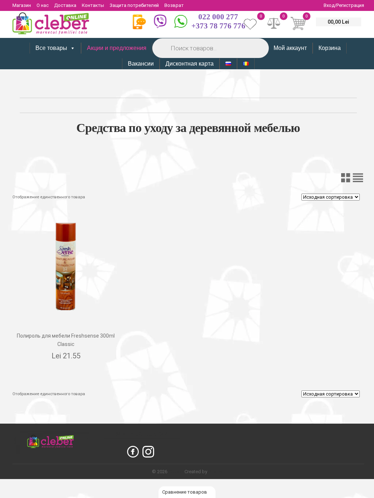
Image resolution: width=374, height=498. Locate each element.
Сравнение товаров (185, 492)
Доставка (65, 5)
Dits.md (216, 471)
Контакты (93, 5)
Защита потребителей (134, 5)
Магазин (21, 5)
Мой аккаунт (290, 48)
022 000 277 (218, 16)
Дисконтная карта (189, 64)
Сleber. (176, 471)
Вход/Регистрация (344, 5)
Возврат (174, 5)
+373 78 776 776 (218, 26)
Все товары (51, 48)
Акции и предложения (116, 48)
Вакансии (141, 64)
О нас (43, 5)
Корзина (329, 48)
